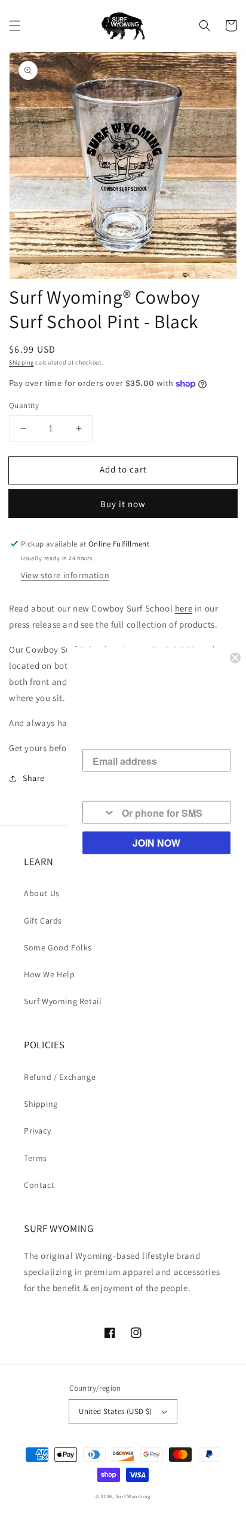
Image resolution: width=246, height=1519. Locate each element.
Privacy (37, 1130)
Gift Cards (43, 920)
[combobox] (99, 812)
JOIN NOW (156, 843)
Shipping (21, 362)
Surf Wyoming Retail (63, 1001)
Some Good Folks (58, 947)
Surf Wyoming (133, 1496)
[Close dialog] (235, 658)
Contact (39, 1185)
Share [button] (34, 778)
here (183, 608)
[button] (15, 26)
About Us (42, 893)
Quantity (24, 405)
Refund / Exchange (60, 1077)
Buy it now (123, 504)
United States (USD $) (115, 1411)
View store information (65, 575)
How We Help (49, 974)
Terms (35, 1158)
